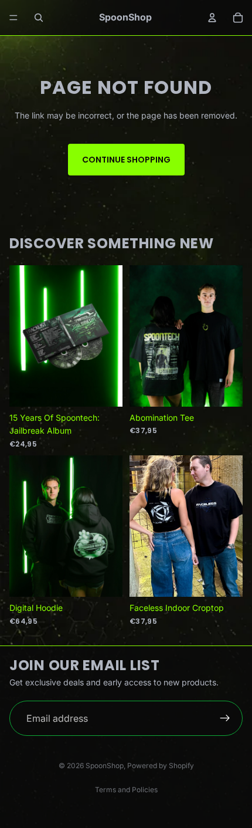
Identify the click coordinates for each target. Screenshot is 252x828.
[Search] (39, 18)
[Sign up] (225, 718)
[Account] (212, 18)
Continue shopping (126, 159)
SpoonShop (105, 765)
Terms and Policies (126, 789)
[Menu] (13, 17)
